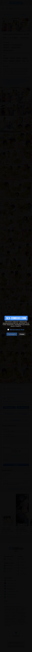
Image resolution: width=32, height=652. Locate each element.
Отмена (22, 334)
